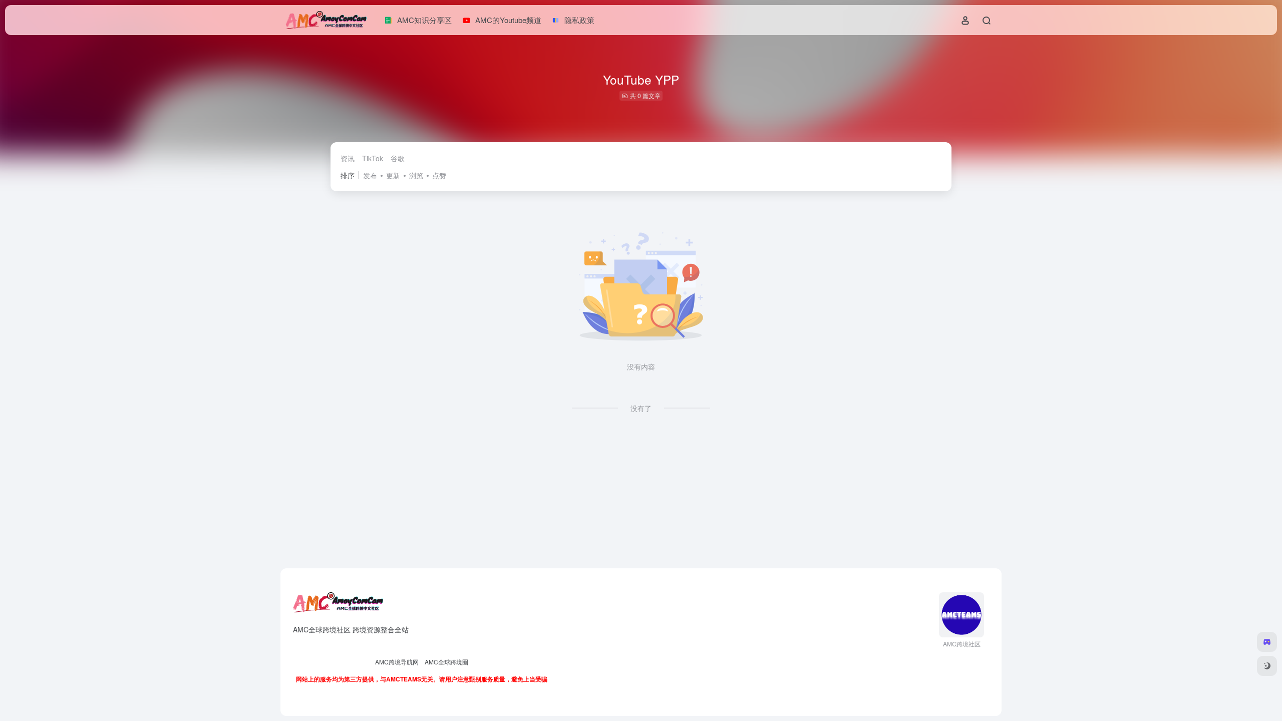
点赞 (439, 175)
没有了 (641, 408)
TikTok (372, 158)
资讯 (348, 158)
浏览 (416, 175)
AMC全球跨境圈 (446, 661)
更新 (393, 175)
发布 (370, 175)
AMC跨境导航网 (397, 661)
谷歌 (398, 158)
